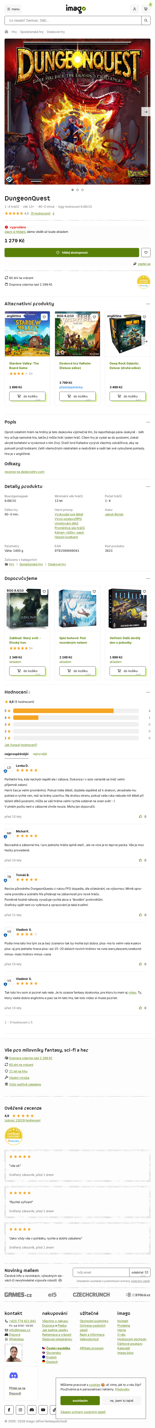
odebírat (137, 1272)
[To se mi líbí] (141, 816)
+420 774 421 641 (22, 1321)
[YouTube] (43, 1409)
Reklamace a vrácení (56, 1334)
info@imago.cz (19, 1330)
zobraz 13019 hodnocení (22, 1120)
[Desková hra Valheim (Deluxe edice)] (77, 358)
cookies (94, 1385)
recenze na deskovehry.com (24, 472)
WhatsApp (16, 1339)
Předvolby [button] (122, 1389)
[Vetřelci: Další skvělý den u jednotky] (127, 633)
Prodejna (123, 1325)
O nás (121, 1334)
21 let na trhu (18, 1071)
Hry (14, 32)
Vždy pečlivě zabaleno (25, 1084)
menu (15, 9)
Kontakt (122, 1321)
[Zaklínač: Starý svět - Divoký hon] (27, 633)
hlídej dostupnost (75, 252)
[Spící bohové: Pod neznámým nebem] (77, 633)
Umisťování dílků (66, 523)
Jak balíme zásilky (55, 1330)
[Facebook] (9, 1409)
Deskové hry (56, 32)
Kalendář (123, 1348)
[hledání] (145, 20)
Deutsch (52, 1362)
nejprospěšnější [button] (16, 754)
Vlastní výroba (19, 1078)
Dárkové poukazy (130, 1343)
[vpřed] (145, 111)
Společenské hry (32, 32)
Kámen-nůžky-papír (69, 532)
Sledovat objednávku (57, 1339)
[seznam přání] (145, 252)
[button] (77, 304)
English (51, 1357)
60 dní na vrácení (21, 1064)
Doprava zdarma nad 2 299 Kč (30, 1058)
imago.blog (125, 1352)
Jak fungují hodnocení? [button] (21, 745)
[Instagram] (20, 1409)
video (132, 992)
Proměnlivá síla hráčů (70, 528)
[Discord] (31, 1409)
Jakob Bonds (114, 514)
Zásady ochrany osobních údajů (82, 1412)
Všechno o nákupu (55, 1321)
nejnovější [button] (40, 754)
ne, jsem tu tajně (121, 1400)
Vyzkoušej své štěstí (69, 514)
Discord (14, 1334)
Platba (62, 1325)
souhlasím (80, 1400)
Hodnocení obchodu (131, 1339)
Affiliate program (92, 1348)
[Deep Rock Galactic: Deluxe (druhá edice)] (127, 358)
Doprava (48, 1325)
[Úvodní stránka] (6, 32)
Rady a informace (92, 1334)
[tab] (72, 190)
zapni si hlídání (15, 232)
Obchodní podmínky (94, 1321)
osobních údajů (140, 1280)
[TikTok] (54, 1409)
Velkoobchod (89, 1339)
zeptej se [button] (144, 264)
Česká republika (58, 1348)
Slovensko (53, 1352)
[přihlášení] (134, 9)
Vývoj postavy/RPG (68, 519)
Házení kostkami (66, 537)
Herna (121, 1330)
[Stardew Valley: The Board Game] (27, 358)
